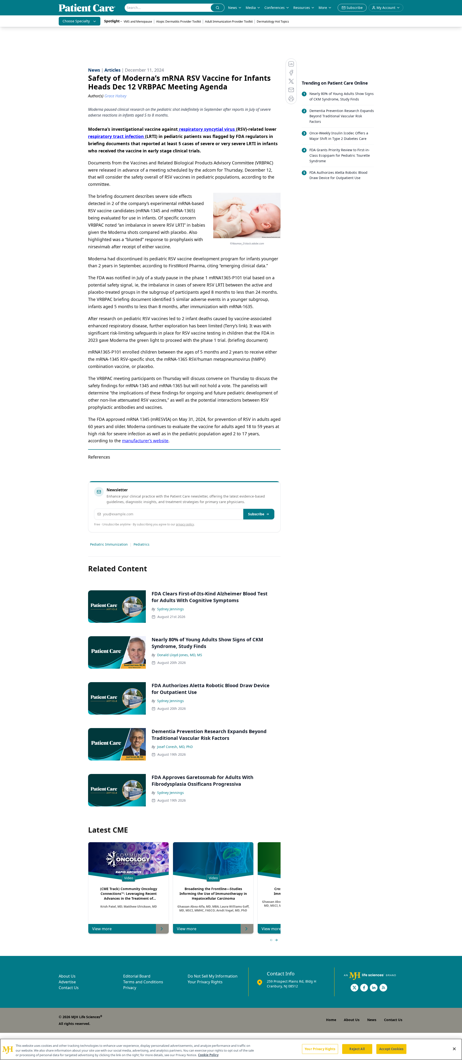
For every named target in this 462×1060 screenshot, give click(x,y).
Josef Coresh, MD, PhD (175, 746)
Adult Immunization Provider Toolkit (229, 21)
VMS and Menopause (138, 21)
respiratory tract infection (116, 136)
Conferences (274, 7)
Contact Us (69, 987)
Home (331, 1019)
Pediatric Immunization (109, 544)
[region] (231, 1049)
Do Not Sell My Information (212, 976)
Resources (301, 7)
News (232, 7)
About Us (67, 976)
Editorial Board (136, 976)
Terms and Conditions (143, 982)
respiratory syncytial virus (207, 129)
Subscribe (256, 514)
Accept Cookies (391, 1049)
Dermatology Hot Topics (273, 21)
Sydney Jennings (170, 609)
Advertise (67, 982)
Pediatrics (141, 544)
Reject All (357, 1049)
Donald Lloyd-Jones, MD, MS (179, 655)
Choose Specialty (76, 21)
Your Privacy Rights (205, 982)
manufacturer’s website (145, 440)
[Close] (454, 1048)
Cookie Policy (208, 1055)
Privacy (129, 987)
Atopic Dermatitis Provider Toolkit (178, 21)
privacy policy (185, 524)
